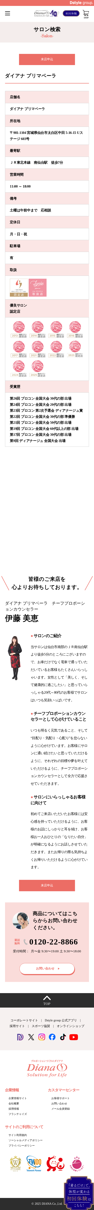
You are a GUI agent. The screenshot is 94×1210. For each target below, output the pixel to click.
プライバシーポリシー (22, 1145)
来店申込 (47, 59)
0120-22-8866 (53, 941)
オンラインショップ (70, 1026)
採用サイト (17, 1026)
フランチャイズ (18, 1114)
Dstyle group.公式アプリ (61, 1020)
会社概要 (14, 1103)
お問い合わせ (59, 1103)
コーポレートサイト (24, 1020)
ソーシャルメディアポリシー (26, 1140)
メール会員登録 (60, 1108)
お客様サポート (60, 1098)
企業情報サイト (18, 1098)
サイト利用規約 (18, 1135)
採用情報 (14, 1108)
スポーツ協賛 (41, 1026)
